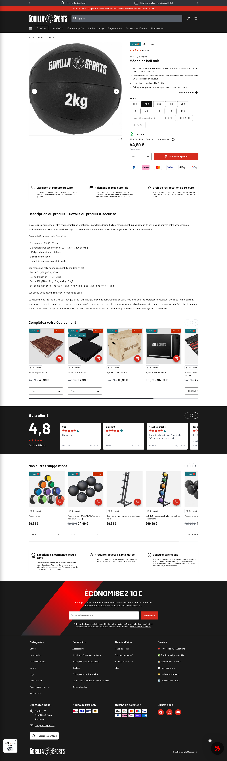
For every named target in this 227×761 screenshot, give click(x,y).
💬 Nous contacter (166, 668)
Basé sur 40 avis (37, 445)
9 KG (171, 111)
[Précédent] (188, 322)
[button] (195, 18)
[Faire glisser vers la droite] (116, 91)
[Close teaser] (210, 740)
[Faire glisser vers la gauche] (34, 91)
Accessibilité (78, 648)
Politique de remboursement (85, 661)
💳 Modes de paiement (168, 674)
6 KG (135, 111)
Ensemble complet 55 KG (146, 118)
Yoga (32, 674)
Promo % (50, 37)
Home (31, 37)
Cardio (33, 668)
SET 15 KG (139, 125)
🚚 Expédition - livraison (169, 661)
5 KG (183, 104)
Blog (117, 668)
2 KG (147, 104)
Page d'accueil (122, 648)
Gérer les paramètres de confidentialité (90, 680)
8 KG (159, 111)
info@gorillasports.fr (45, 725)
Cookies (76, 668)
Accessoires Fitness (39, 687)
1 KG (136, 105)
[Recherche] (74, 18)
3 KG (159, 104)
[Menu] (15, 741)
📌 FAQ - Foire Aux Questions (171, 648)
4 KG (170, 104)
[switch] (10, 749)
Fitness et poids (37, 661)
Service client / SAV (124, 661)
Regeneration (36, 680)
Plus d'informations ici (140, 626)
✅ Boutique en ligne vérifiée (171, 655)
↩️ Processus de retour (169, 680)
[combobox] (127, 18)
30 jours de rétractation (76, 3)
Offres (40, 37)
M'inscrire (149, 615)
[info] (173, 139)
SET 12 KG (185, 118)
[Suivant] (195, 322)
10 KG (183, 111)
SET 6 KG (170, 118)
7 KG (147, 111)
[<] (30, 3)
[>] (197, 3)
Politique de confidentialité (85, 674)
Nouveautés (35, 693)
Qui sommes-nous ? (124, 655)
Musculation (35, 655)
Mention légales (79, 687)
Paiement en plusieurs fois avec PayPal (156, 3)
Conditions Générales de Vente (86, 655)
